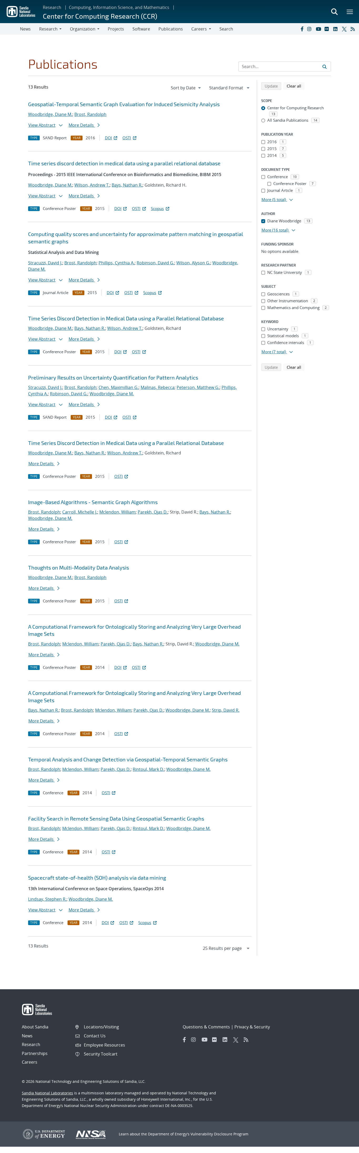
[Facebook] (302, 29)
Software (141, 29)
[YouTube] (319, 29)
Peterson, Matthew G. (198, 387)
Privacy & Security (252, 1027)
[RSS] (354, 29)
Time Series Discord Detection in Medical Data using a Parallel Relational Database (126, 318)
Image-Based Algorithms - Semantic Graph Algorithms (93, 502)
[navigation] (186, 88)
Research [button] (48, 29)
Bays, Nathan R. (127, 185)
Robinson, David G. (155, 263)
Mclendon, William (117, 512)
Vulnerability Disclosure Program (219, 1133)
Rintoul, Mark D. (148, 769)
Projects (116, 29)
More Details (82, 125)
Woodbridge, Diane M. (50, 114)
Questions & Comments (206, 1027)
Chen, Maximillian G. (119, 387)
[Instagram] (310, 29)
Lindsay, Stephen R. (47, 899)
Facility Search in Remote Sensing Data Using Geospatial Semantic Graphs (116, 818)
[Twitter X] (345, 29)
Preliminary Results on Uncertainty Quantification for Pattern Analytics (113, 377)
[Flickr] (328, 29)
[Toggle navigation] (10, 29)
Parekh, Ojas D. (153, 512)
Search (226, 29)
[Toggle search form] (334, 11)
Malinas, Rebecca (158, 387)
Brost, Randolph (90, 114)
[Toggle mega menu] (350, 11)
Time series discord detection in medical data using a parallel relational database (124, 163)
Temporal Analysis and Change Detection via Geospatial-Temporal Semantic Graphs (128, 759)
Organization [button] (82, 29)
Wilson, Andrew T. (92, 185)
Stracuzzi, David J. (45, 263)
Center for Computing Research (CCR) (100, 16)
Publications (170, 29)
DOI (108, 137)
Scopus (157, 208)
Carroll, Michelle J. (79, 512)
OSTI (126, 137)
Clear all (296, 86)
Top (343, 1147)
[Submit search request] (324, 66)
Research (52, 7)
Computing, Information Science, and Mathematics (119, 7)
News (25, 29)
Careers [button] (199, 29)
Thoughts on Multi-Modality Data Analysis (78, 567)
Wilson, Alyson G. (193, 263)
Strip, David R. (225, 710)
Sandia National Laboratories (47, 1092)
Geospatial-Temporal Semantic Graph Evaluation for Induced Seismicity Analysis (124, 104)
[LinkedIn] (336, 29)
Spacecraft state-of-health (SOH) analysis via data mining (97, 877)
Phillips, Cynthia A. (117, 263)
